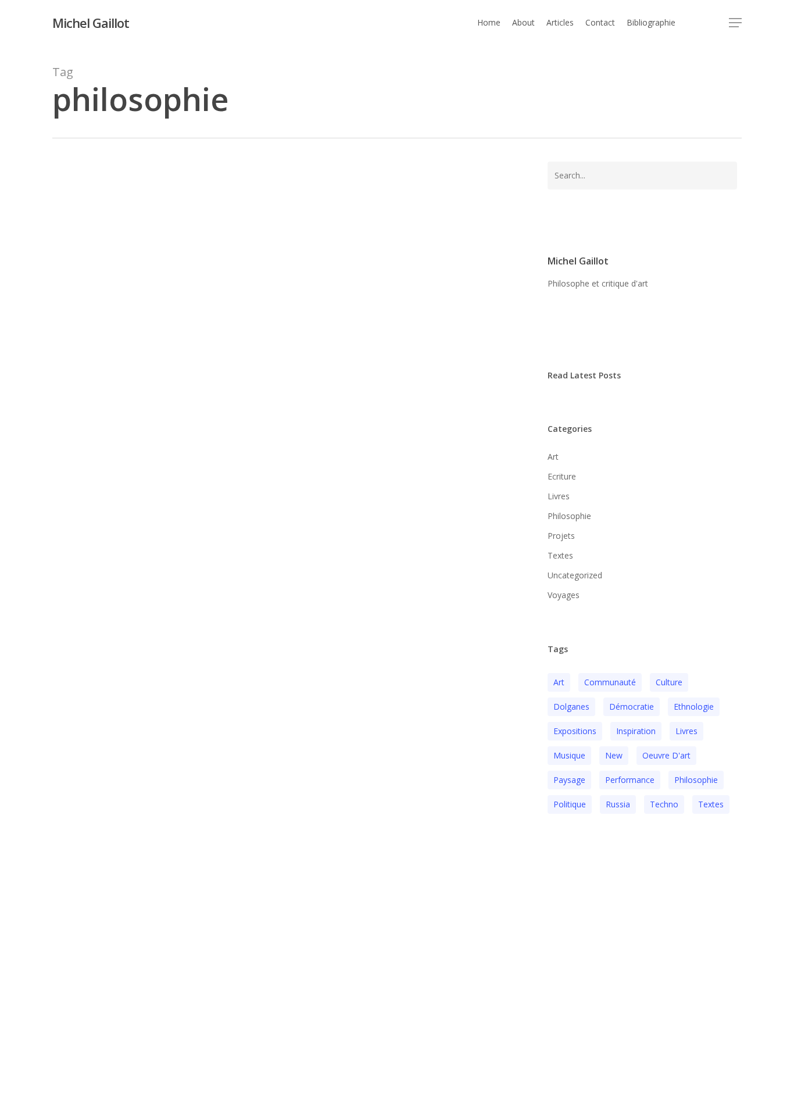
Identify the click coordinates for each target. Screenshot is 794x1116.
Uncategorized (575, 575)
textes (711, 804)
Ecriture (86, 702)
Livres (119, 702)
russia (618, 804)
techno (664, 804)
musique (569, 755)
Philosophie (159, 702)
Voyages (564, 594)
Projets (202, 702)
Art (553, 456)
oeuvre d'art (666, 755)
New (614, 755)
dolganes (571, 706)
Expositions (574, 730)
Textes (560, 555)
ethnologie (694, 706)
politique (569, 804)
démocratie (631, 706)
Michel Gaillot (90, 22)
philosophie (696, 779)
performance (629, 779)
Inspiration (636, 730)
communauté (610, 682)
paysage (569, 779)
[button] (735, 23)
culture (669, 682)
